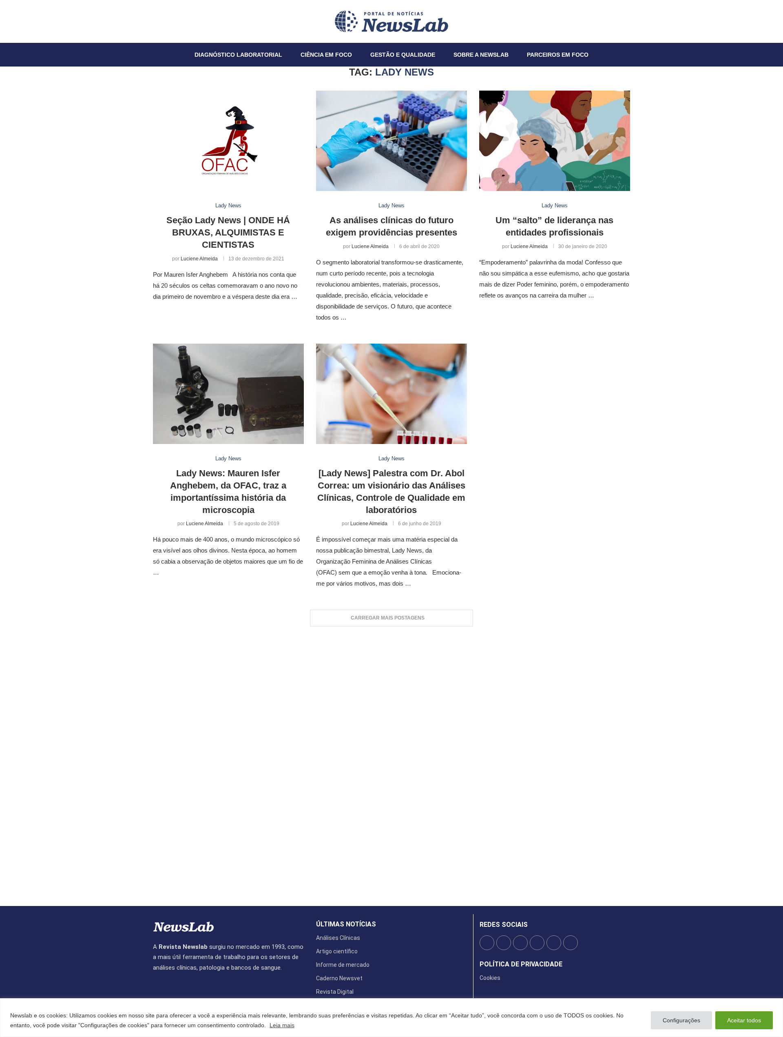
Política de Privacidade (521, 964)
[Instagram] (163, 21)
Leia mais (282, 1025)
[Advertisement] (391, 762)
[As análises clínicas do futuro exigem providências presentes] (391, 141)
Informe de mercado (342, 965)
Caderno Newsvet (339, 978)
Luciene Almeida (199, 259)
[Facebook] (153, 21)
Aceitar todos (744, 1020)
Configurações (681, 1020)
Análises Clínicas (338, 938)
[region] (391, 1017)
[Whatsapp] (177, 21)
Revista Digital (335, 992)
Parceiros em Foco (557, 54)
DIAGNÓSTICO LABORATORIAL (238, 54)
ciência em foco (326, 54)
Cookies (490, 978)
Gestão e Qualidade (402, 54)
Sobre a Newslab (481, 54)
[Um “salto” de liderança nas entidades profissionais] (554, 141)
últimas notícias (346, 924)
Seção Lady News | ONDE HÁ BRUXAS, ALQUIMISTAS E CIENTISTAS (228, 232)
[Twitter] (158, 21)
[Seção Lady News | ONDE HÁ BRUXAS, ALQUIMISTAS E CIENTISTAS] (228, 141)
